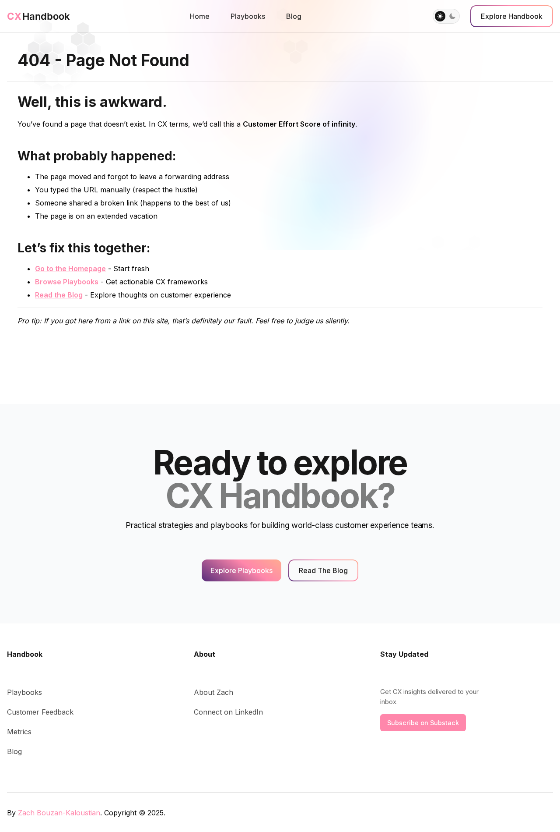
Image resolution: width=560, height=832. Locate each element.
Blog (293, 16)
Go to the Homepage (70, 268)
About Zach (213, 692)
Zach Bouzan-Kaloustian (59, 812)
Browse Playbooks (66, 281)
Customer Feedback (40, 712)
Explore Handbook (511, 16)
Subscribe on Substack (423, 722)
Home (200, 16)
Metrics (19, 731)
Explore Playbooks (241, 570)
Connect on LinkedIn (228, 712)
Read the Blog (59, 294)
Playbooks (248, 16)
